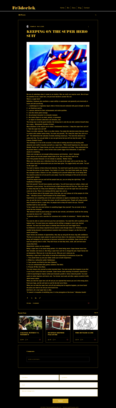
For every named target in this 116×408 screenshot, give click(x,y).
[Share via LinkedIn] (36, 298)
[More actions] (88, 26)
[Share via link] (40, 298)
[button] (96, 15)
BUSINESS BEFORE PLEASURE (56, 334)
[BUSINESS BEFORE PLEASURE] (58, 323)
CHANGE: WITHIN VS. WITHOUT (29, 334)
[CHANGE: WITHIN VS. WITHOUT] (30, 323)
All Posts (22, 15)
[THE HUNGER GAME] (85, 323)
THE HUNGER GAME (84, 333)
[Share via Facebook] (27, 298)
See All (96, 312)
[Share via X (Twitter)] (31, 298)
